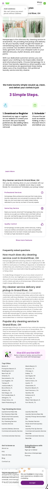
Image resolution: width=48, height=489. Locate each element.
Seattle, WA (29, 393)
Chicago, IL (29, 371)
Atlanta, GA (6, 390)
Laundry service (7, 424)
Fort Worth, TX (30, 402)
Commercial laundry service (12, 431)
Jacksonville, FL (7, 385)
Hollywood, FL (30, 395)
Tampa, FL (5, 383)
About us (5, 448)
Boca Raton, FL (7, 388)
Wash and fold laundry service (33, 425)
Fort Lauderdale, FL (8, 395)
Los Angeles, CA (7, 381)
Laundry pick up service (33, 429)
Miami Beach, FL (31, 366)
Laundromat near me (9, 412)
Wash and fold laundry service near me (10, 418)
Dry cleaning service (9, 421)
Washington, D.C (8, 371)
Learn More (10, 171)
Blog (3, 458)
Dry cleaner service (32, 421)
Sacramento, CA (8, 378)
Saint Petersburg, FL (9, 402)
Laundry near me (31, 412)
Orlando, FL (6, 376)
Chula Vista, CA (7, 400)
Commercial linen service (11, 436)
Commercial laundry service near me (35, 432)
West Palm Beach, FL (32, 400)
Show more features (24, 240)
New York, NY (6, 373)
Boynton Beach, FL (31, 388)
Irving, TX (28, 398)
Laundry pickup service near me (35, 418)
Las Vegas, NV (30, 376)
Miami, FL (5, 366)
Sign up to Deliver (31, 450)
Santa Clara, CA (31, 381)
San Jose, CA (30, 378)
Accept (32, 483)
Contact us (6, 461)
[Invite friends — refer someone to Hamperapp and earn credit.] (24, 355)
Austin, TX (28, 383)
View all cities (6, 455)
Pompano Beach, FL (9, 369)
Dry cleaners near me (9, 414)
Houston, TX (29, 369)
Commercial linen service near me (34, 437)
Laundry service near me (34, 414)
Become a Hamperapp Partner (33, 454)
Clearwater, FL (30, 385)
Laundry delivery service (10, 429)
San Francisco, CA (31, 390)
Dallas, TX (28, 373)
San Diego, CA (7, 393)
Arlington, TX (6, 398)
